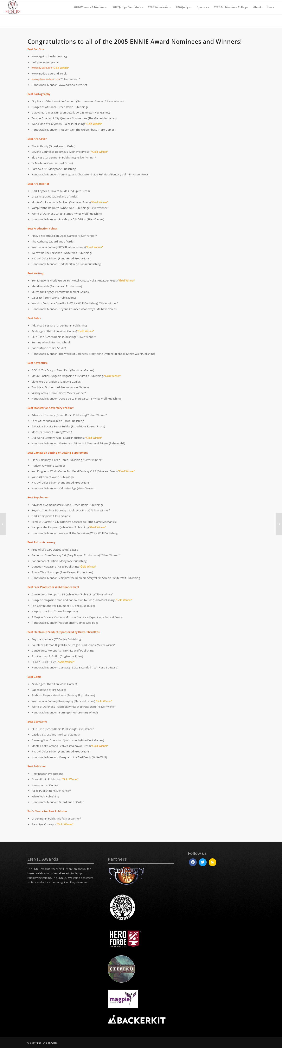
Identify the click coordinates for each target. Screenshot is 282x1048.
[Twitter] (203, 862)
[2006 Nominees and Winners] (3, 524)
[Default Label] (213, 862)
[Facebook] (193, 862)
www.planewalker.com (46, 79)
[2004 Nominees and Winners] (279, 524)
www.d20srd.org (42, 68)
